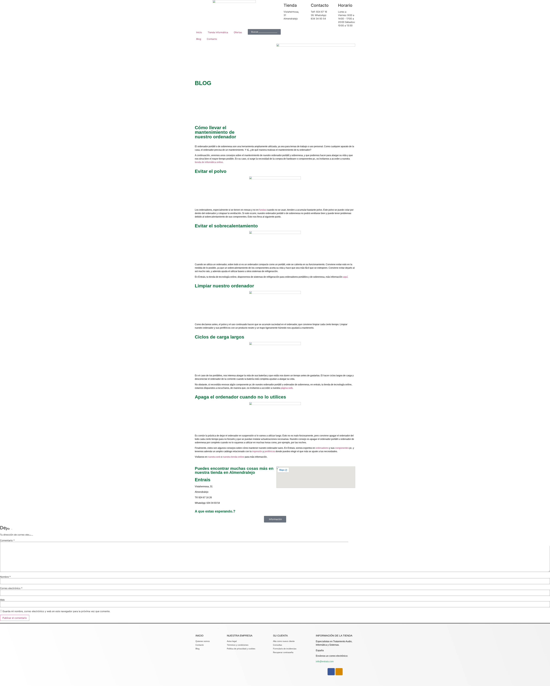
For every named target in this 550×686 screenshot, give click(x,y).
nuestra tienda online (233, 457)
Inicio (199, 32)
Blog (198, 39)
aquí (345, 277)
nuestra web (214, 457)
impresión (257, 451)
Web (2, 600)
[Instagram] (339, 671)
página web (287, 388)
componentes (342, 448)
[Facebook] (331, 671)
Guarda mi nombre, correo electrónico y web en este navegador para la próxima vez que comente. (56, 611)
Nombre (5, 577)
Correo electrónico (11, 588)
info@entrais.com (325, 661)
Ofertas (238, 32)
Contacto (212, 39)
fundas (262, 210)
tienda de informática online (209, 162)
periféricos (269, 451)
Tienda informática (218, 32)
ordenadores (322, 448)
